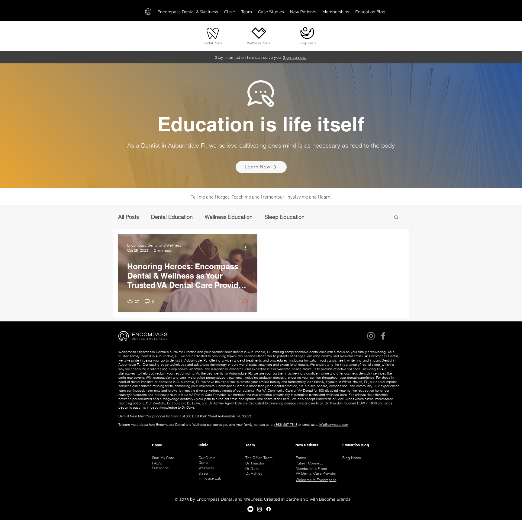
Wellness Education (229, 217)
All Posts (128, 217)
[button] (229, 11)
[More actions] (247, 247)
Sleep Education (284, 217)
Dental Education (172, 217)
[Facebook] (383, 336)
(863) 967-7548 (286, 425)
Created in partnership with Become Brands (307, 499)
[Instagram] (371, 336)
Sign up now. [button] (295, 57)
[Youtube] (250, 509)
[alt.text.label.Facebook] (269, 509)
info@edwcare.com (333, 425)
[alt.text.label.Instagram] (259, 509)
